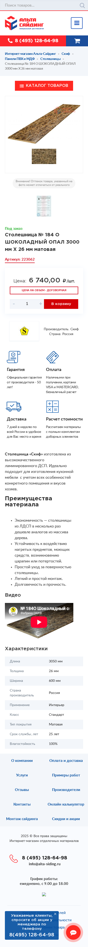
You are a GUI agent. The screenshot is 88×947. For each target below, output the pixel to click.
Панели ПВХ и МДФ (19, 59)
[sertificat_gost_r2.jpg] (44, 206)
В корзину (61, 303)
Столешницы (50, 59)
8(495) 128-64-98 (31, 935)
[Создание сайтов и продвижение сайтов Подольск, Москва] (44, 894)
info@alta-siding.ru (44, 864)
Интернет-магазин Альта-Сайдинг (30, 54)
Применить (82, 5)
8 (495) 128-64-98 (36, 41)
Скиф (66, 54)
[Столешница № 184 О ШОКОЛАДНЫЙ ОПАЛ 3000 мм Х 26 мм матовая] (44, 123)
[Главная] (46, 23)
